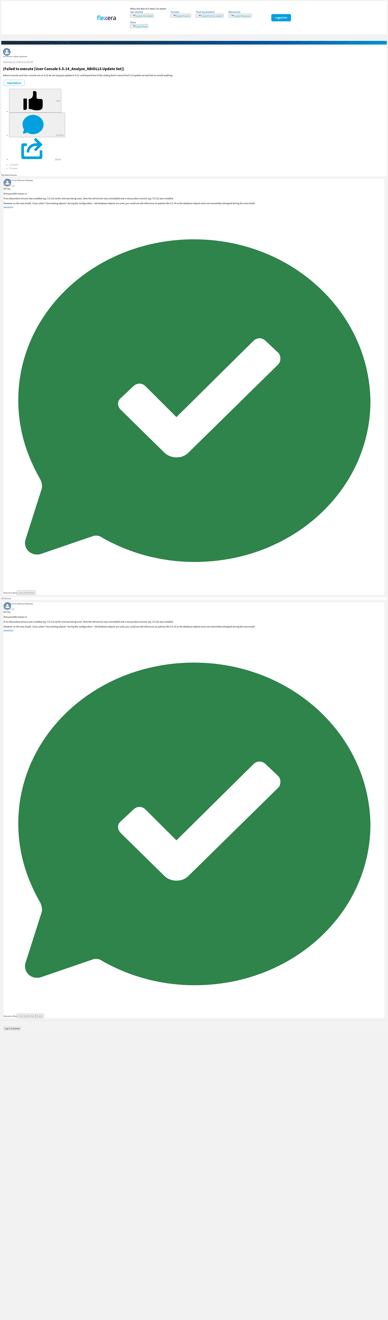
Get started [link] (136, 12)
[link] (148, 12)
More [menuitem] (133, 22)
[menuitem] (209, 14)
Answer (60, 134)
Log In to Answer (12, 1028)
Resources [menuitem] (234, 12)
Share (58, 159)
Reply (39, 1015)
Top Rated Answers (9, 175)
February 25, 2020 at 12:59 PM (18, 61)
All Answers (6, 598)
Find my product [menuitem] (205, 12)
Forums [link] (175, 12)
